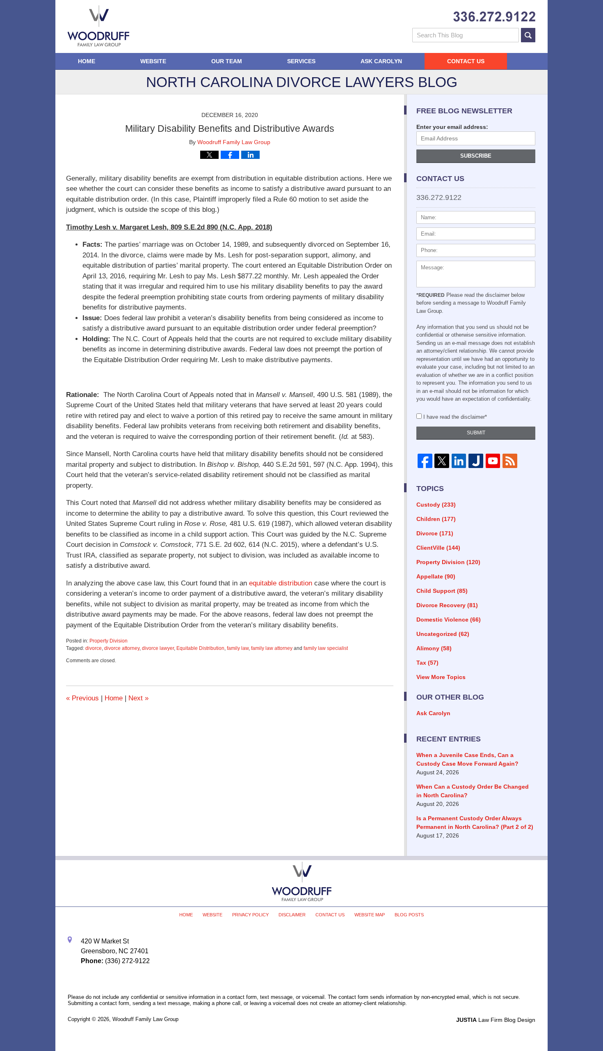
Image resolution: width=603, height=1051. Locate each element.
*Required (430, 295)
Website (153, 61)
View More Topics (441, 677)
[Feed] (509, 461)
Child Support (442, 590)
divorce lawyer (158, 648)
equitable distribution (280, 583)
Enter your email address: (452, 127)
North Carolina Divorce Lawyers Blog (98, 25)
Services (301, 61)
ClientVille (438, 547)
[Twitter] (441, 461)
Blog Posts (409, 914)
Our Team (226, 61)
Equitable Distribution (200, 648)
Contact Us (465, 61)
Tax (427, 662)
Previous (82, 698)
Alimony (434, 648)
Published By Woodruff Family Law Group (494, 16)
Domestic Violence (448, 619)
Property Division (108, 641)
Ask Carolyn (381, 61)
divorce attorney (121, 648)
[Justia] (475, 461)
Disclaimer (292, 914)
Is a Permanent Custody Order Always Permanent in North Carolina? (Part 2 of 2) (474, 822)
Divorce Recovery (447, 605)
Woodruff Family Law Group (145, 1019)
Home (86, 61)
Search (528, 35)
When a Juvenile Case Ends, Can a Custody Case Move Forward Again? (467, 759)
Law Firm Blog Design (495, 1020)
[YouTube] (492, 461)
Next (138, 698)
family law (238, 648)
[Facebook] (424, 461)
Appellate (435, 576)
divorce (93, 648)
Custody (436, 504)
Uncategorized (442, 634)
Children (436, 519)
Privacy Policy (250, 914)
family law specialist (326, 648)
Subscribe (475, 156)
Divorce (434, 533)
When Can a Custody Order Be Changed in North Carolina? (472, 791)
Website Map (369, 914)
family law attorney (271, 648)
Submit (476, 433)
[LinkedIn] (458, 461)
